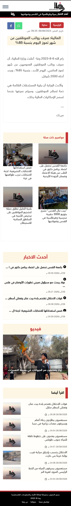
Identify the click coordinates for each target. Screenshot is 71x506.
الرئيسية (57, 25)
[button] (8, 352)
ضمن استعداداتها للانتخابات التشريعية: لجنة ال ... (35, 311)
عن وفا (25, 502)
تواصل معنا (44, 502)
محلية (44, 25)
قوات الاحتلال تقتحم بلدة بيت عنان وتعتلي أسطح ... (33, 298)
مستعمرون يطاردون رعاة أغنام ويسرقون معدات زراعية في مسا (49, 422)
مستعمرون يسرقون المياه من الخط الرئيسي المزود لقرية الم (48, 470)
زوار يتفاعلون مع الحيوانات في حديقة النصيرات (35, 370)
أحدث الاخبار (35, 257)
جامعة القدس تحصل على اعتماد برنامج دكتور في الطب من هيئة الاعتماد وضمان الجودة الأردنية (53, 171)
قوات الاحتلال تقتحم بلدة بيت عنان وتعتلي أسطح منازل (47, 405)
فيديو (35, 329)
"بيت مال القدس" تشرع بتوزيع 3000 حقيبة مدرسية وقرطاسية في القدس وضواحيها (54, 216)
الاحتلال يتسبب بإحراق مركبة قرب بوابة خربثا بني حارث (48, 454)
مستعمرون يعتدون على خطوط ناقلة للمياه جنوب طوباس (47, 438)
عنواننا (33, 502)
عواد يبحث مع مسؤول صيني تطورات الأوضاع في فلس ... (35, 284)
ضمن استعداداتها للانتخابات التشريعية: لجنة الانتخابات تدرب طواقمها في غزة (18, 173)
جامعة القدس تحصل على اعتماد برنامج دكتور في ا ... (34, 267)
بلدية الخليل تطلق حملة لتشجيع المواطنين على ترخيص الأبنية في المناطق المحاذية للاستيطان (19, 216)
